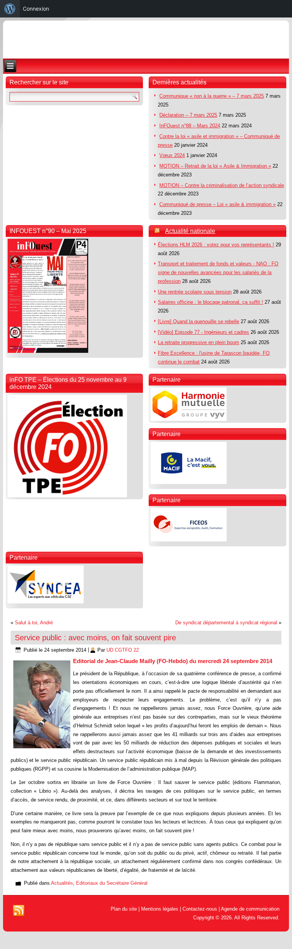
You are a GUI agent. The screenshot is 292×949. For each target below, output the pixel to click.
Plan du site (124, 909)
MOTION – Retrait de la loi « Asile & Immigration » (215, 166)
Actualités (62, 883)
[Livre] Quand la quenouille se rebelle (198, 321)
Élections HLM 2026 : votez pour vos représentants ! (216, 245)
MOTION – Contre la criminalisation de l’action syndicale (221, 185)
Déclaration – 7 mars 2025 (188, 115)
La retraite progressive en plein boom (198, 342)
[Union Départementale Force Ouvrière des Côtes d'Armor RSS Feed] (19, 911)
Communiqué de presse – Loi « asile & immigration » (217, 204)
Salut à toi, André (34, 622)
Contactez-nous (199, 909)
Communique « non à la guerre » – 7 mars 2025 (211, 96)
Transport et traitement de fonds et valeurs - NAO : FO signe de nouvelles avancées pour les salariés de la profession (218, 272)
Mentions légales (159, 909)
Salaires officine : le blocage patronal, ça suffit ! (210, 302)
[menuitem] (10, 8)
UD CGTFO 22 (122, 650)
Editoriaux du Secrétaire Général (112, 883)
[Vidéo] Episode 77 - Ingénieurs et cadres (203, 332)
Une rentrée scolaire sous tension (195, 292)
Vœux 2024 (172, 155)
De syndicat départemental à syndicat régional (226, 622)
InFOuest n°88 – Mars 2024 (189, 126)
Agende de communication (250, 909)
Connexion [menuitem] (36, 8)
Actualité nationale (190, 231)
